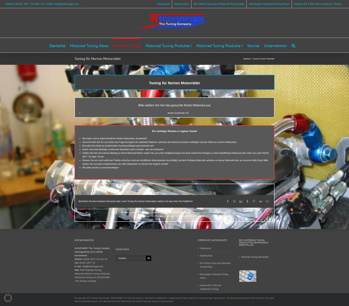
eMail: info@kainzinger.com (63, 4)
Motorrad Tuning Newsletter (255, 256)
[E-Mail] (267, 201)
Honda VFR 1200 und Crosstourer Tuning (210, 287)
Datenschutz (206, 255)
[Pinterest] (254, 201)
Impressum (205, 248)
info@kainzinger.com (175, 153)
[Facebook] (227, 201)
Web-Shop (257, 160)
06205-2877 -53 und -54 (95, 259)
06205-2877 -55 (87, 262)
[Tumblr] (247, 201)
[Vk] (260, 201)
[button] (293, 45)
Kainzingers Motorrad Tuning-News (214, 276)
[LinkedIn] (241, 201)
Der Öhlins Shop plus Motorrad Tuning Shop (215, 265)
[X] (234, 201)
